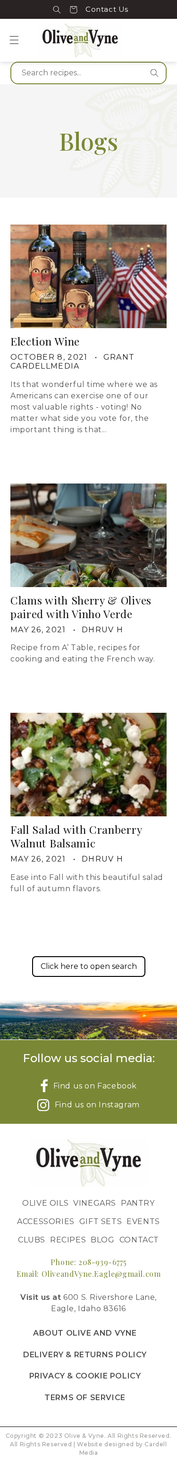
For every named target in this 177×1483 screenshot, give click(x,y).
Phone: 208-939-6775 (88, 1262)
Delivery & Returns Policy (85, 1354)
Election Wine (45, 341)
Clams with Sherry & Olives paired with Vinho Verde (81, 607)
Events (143, 1221)
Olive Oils (45, 1203)
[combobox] (88, 73)
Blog (102, 1239)
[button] (57, 9)
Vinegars (94, 1203)
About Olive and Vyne (85, 1333)
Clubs (31, 1239)
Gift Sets (100, 1221)
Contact (139, 1239)
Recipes (68, 1239)
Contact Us (106, 9)
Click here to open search (89, 966)
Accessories (46, 1221)
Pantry (138, 1203)
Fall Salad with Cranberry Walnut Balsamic (76, 836)
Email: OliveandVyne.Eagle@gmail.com (89, 1274)
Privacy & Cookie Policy (85, 1375)
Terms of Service (85, 1397)
